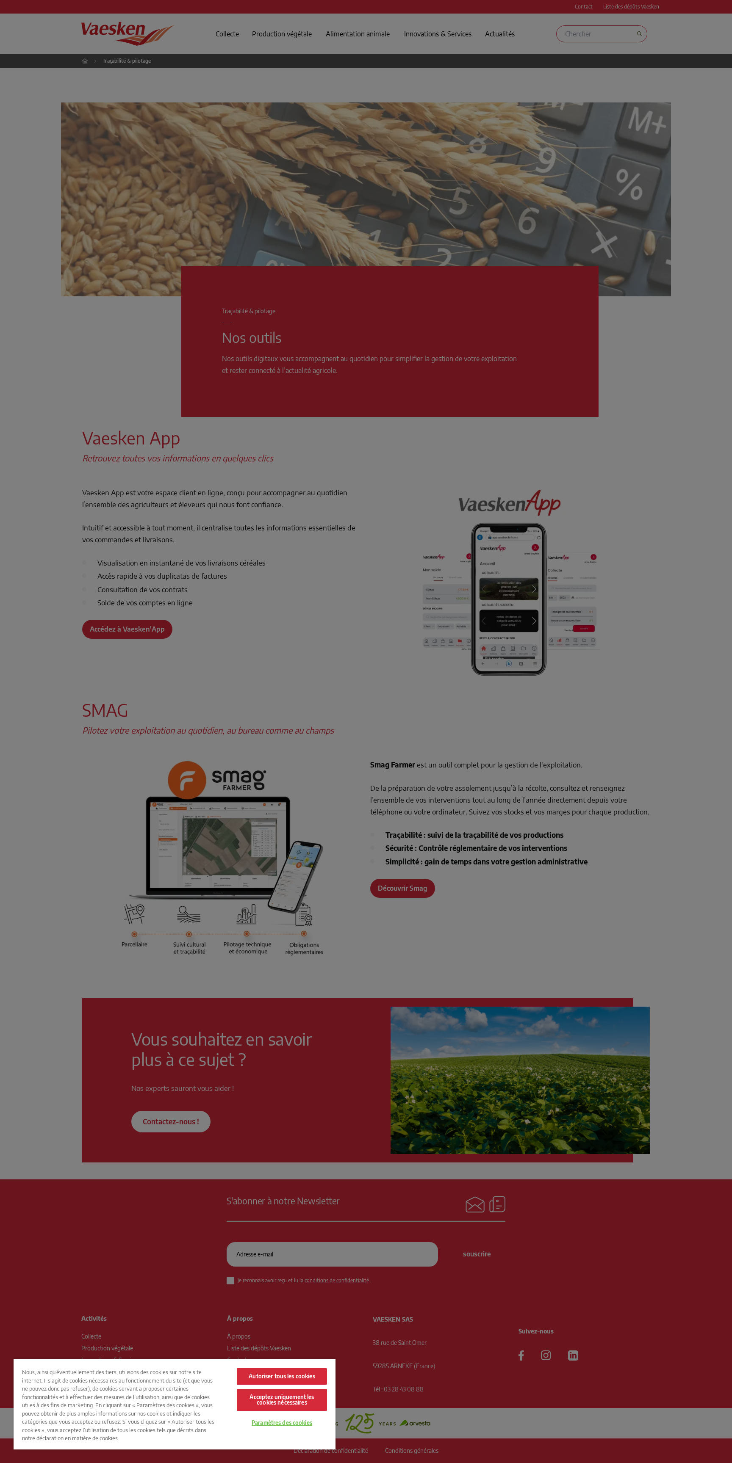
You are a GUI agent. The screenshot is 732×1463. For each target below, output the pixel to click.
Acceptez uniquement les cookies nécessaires (282, 1400)
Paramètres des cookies (282, 1422)
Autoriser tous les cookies (282, 1376)
